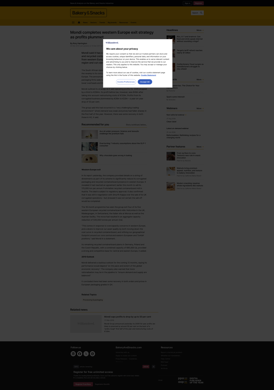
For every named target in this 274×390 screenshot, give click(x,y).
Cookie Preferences (126, 82)
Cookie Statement (148, 75)
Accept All (145, 82)
